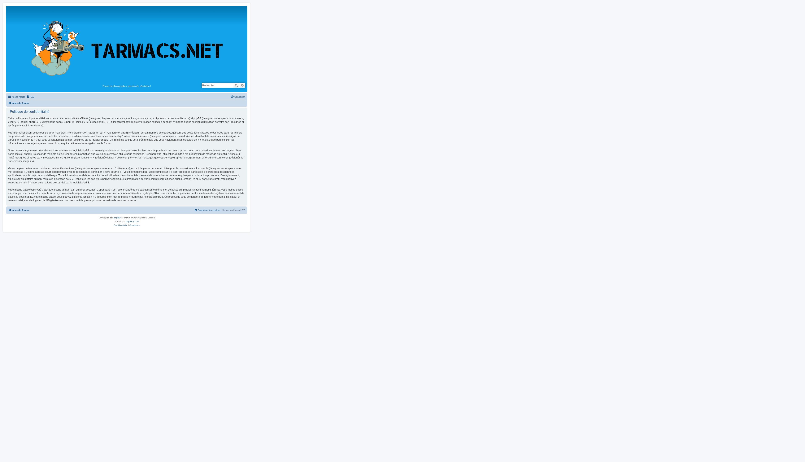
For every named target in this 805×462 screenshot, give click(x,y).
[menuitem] (30, 96)
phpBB (117, 218)
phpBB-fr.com (132, 221)
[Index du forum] (126, 45)
